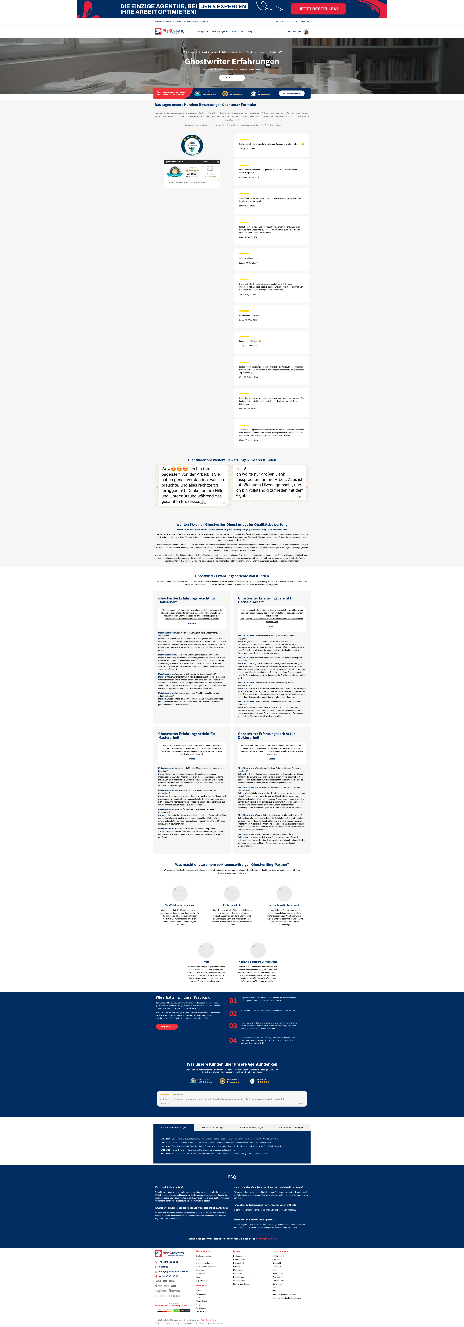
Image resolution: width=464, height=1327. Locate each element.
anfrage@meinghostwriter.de (173, 1271)
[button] (157, 486)
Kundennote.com (178, 1095)
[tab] (173, 1127)
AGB (202, 1320)
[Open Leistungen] (207, 31)
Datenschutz (211, 1320)
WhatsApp (164, 1266)
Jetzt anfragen (294, 31)
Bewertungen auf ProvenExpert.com (171, 1306)
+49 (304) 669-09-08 (266, 1238)
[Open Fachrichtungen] (227, 31)
